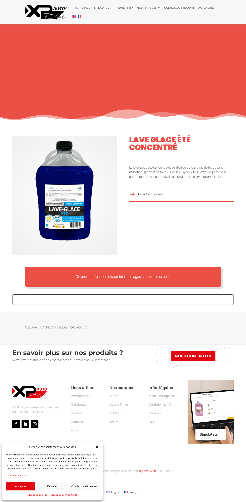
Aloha (114, 396)
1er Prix (115, 422)
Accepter (20, 486)
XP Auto (61, 7)
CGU (152, 422)
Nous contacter (193, 356)
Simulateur (102, 7)
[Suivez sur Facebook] (16, 424)
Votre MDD (82, 7)
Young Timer (119, 404)
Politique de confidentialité (63, 494)
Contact (61, 16)
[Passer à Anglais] (74, 19)
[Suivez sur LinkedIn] (25, 424)
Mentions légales (161, 396)
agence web (147, 471)
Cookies (155, 413)
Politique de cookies (36, 494)
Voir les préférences (84, 486)
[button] (97, 447)
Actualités (206, 7)
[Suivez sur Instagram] (34, 424)
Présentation (80, 396)
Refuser (52, 486)
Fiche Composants (151, 194)
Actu (74, 430)
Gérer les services (17, 475)
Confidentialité (160, 404)
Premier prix (124, 7)
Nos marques (147, 7)
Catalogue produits (179, 7)
